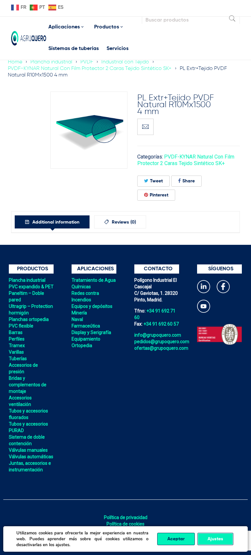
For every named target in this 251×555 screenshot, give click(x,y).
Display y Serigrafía (91, 332)
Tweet (156, 181)
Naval (77, 319)
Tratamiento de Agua (94, 280)
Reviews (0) (123, 222)
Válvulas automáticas (31, 456)
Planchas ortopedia (29, 319)
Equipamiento (86, 339)
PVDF (86, 62)
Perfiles (17, 339)
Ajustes (215, 539)
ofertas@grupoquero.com (161, 348)
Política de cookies (125, 524)
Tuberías (18, 358)
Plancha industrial (51, 62)
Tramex (17, 345)
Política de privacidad (125, 517)
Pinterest (159, 195)
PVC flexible (21, 325)
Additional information (55, 222)
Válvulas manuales (28, 450)
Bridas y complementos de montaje (27, 385)
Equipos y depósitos (92, 306)
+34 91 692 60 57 (161, 324)
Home (15, 62)
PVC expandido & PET (31, 286)
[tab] (52, 222)
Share (188, 181)
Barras (16, 332)
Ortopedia (82, 345)
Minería (79, 312)
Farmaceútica (86, 325)
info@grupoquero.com (157, 335)
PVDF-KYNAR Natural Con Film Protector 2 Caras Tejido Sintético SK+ (90, 68)
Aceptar (176, 539)
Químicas (81, 286)
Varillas (16, 352)
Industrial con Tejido (125, 62)
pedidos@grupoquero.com (161, 341)
